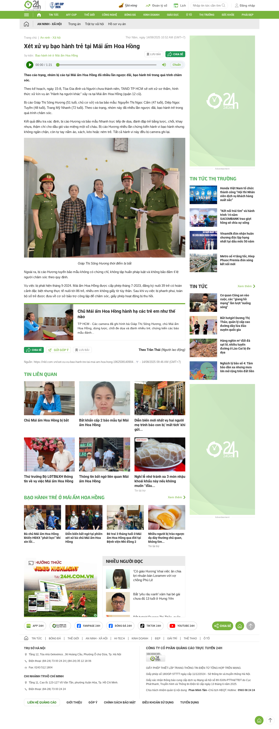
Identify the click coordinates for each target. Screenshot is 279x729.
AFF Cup (71, 14)
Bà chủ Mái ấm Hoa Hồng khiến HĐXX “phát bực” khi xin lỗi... (42, 537)
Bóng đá (130, 14)
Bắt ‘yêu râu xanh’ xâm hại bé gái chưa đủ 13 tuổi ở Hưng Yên (156, 596)
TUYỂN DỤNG (189, 702)
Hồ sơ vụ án (117, 24)
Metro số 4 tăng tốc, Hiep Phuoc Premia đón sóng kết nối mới (237, 260)
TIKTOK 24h (153, 625)
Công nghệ (109, 14)
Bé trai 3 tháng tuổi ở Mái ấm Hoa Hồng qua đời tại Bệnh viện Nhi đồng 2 (124, 537)
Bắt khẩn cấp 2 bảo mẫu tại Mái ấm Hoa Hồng (104, 422)
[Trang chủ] (30, 24)
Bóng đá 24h (123, 625)
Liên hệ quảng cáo (41, 702)
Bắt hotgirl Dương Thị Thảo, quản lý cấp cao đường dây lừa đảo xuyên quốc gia (235, 323)
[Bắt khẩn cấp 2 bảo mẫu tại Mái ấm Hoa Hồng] (104, 398)
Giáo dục (173, 14)
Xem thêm (175, 497)
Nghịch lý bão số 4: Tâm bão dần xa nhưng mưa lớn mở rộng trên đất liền (237, 367)
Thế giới (89, 14)
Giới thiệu (74, 702)
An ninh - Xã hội (49, 24)
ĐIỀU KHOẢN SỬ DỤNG (158, 702)
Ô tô (189, 14)
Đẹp (157, 638)
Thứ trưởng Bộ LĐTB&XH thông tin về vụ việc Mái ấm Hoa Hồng (48, 479)
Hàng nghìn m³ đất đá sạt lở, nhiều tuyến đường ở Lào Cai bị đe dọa (235, 346)
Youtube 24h (186, 625)
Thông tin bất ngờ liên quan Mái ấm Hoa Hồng (104, 479)
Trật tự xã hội (94, 24)
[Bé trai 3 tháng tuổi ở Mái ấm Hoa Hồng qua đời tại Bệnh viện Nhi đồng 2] (125, 517)
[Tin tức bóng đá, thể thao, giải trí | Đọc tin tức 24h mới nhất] (32, 5)
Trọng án (74, 24)
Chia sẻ (178, 54)
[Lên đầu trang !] (270, 720)
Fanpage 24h (91, 625)
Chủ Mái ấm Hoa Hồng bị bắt (46, 420)
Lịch (183, 5)
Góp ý (92, 702)
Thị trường (206, 14)
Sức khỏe (228, 14)
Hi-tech (119, 638)
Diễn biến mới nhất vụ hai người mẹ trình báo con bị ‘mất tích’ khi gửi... (159, 425)
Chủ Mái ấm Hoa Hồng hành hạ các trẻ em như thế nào (126, 314)
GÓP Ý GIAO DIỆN (13, 717)
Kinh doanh (151, 14)
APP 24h (38, 625)
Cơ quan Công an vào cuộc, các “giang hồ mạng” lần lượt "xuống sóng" (235, 301)
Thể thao (190, 638)
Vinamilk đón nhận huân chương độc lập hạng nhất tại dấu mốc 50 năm (237, 237)
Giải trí (172, 638)
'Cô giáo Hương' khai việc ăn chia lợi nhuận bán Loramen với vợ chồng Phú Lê (157, 575)
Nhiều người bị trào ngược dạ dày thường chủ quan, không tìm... (166, 537)
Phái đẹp (247, 14)
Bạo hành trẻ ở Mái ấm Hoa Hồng (56, 55)
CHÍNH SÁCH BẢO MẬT (120, 702)
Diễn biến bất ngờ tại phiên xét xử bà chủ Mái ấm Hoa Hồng (83, 537)
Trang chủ (30, 37)
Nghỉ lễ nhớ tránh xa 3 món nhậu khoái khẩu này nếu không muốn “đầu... (159, 481)
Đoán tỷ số (159, 5)
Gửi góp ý (61, 350)
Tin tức (54, 14)
